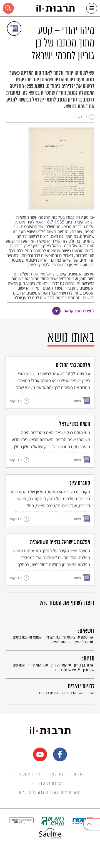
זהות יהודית (60, 665)
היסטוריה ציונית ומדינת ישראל (68, 637)
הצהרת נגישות (51, 783)
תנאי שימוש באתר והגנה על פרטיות (50, 792)
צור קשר (57, 774)
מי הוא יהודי (37, 665)
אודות (79, 774)
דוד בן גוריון (82, 665)
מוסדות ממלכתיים (26, 637)
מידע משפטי (29, 774)
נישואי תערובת (66, 669)
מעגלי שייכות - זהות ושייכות (70, 641)
